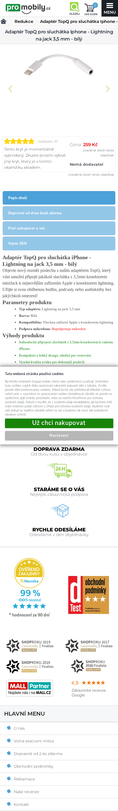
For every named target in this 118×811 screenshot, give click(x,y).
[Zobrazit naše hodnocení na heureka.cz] (29, 616)
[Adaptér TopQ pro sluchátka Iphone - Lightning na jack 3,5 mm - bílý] (59, 65)
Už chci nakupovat (59, 423)
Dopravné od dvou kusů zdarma (35, 213)
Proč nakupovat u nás (26, 228)
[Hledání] (74, 8)
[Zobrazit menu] (110, 8)
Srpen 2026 (17, 243)
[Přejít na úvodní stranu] (28, 9)
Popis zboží (17, 198)
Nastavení (59, 435)
